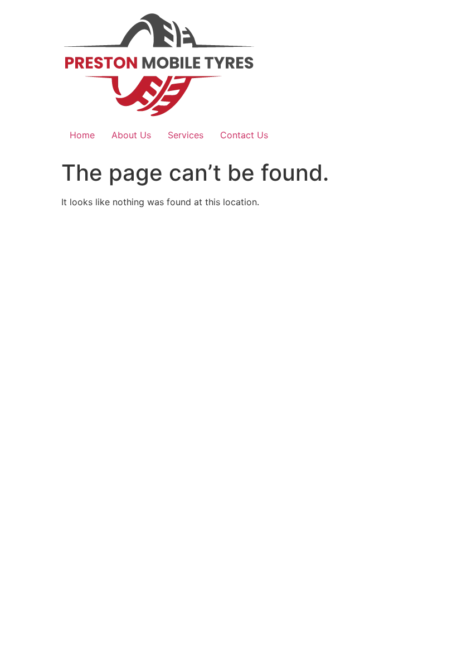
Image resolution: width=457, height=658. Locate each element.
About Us (131, 135)
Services (185, 135)
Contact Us (244, 135)
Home (82, 135)
